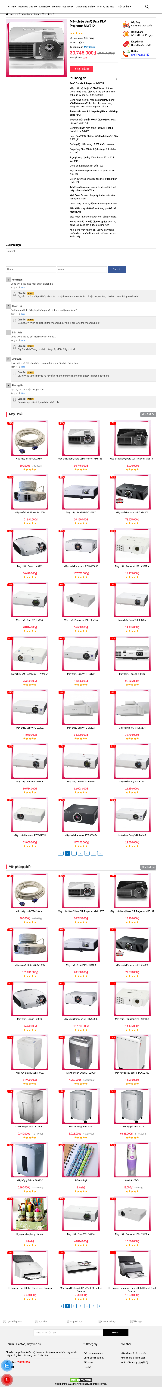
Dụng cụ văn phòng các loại (29, 1234)
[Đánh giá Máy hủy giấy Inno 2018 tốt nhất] (132, 1106)
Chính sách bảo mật (94, 1357)
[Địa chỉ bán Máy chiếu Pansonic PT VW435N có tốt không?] (30, 814)
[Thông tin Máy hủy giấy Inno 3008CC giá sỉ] (30, 1159)
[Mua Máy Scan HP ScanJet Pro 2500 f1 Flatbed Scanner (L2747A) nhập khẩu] (81, 1267)
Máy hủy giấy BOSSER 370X (30, 1073)
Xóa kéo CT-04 (132, 1180)
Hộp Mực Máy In (27, 6)
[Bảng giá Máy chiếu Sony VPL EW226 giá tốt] (30, 761)
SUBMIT (116, 1332)
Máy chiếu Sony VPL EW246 (81, 781)
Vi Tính (11, 6)
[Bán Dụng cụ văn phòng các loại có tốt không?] (30, 1213)
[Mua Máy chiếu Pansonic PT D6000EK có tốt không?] (81, 814)
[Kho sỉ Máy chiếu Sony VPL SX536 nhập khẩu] (132, 707)
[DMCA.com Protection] (81, 1380)
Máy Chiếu (89, 47)
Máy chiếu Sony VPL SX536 (132, 728)
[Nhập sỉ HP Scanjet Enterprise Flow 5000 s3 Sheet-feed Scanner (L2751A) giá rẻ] (132, 1267)
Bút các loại (81, 1180)
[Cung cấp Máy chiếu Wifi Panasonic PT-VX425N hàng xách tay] (30, 653)
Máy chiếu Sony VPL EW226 (30, 781)
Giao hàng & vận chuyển (134, 1353)
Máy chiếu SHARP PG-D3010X (81, 512)
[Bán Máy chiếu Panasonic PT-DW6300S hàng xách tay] (81, 545)
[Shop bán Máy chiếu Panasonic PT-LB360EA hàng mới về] (81, 599)
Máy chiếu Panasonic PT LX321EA (132, 566)
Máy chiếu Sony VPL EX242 (132, 781)
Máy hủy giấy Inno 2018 (132, 1126)
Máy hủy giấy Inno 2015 (81, 1126)
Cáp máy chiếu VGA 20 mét (29, 458)
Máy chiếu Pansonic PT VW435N (30, 835)
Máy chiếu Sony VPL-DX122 (81, 674)
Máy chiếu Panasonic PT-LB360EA (81, 620)
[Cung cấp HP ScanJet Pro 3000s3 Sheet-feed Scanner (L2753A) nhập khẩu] (30, 1267)
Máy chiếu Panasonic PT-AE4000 (132, 512)
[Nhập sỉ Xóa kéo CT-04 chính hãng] (132, 1159)
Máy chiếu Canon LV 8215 (30, 566)
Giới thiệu (88, 1362)
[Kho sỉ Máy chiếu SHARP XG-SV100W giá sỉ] (30, 492)
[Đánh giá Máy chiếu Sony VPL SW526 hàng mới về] (81, 707)
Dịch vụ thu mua (105, 6)
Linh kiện (43, 6)
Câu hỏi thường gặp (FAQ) (135, 1362)
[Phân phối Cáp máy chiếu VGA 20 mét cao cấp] (30, 438)
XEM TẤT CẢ (148, 414)
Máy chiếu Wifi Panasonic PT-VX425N (29, 674)
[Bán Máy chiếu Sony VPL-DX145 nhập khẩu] (132, 814)
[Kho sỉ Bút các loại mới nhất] (81, 1159)
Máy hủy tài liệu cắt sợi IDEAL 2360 (132, 1073)
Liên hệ (87, 1367)
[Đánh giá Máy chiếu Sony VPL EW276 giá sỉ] (30, 599)
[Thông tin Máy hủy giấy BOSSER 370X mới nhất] (30, 1052)
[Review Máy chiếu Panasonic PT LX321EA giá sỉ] (132, 545)
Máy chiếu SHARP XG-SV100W (30, 512)
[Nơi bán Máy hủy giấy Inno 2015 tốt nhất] (81, 1106)
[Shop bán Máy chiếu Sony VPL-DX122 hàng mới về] (81, 653)
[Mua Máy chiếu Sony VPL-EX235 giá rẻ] (132, 599)
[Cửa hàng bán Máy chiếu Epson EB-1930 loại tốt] (132, 653)
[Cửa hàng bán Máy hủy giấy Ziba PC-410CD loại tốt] (30, 1106)
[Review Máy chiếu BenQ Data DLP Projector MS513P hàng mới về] (132, 438)
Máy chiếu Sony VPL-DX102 (30, 728)
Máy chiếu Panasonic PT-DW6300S (81, 566)
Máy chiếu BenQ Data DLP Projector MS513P (132, 458)
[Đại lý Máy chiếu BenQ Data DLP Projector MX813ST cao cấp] (81, 438)
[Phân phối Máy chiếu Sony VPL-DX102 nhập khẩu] (30, 707)
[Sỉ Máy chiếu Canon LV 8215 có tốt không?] (30, 545)
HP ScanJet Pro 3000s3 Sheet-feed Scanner (30, 1288)
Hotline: (19, 1362)
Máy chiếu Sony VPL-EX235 (132, 620)
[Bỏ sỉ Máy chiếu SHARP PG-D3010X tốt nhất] (81, 492)
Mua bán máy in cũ (62, 6)
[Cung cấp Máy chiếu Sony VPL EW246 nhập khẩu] (81, 761)
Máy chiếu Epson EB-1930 (132, 674)
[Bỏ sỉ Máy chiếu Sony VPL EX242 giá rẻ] (132, 761)
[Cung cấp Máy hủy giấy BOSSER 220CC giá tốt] (81, 1052)
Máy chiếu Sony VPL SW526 (81, 728)
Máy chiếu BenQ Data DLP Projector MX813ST (81, 458)
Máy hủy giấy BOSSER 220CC (81, 1073)
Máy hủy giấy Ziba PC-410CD (30, 1126)
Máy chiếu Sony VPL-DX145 (132, 835)
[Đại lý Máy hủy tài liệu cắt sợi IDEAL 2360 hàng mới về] (132, 1052)
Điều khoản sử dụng (93, 1353)
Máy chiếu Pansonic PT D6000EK (81, 835)
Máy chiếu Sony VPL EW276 (30, 620)
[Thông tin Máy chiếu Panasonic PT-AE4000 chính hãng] (132, 492)
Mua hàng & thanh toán (134, 1357)
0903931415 (140, 55)
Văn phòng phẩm (20, 867)
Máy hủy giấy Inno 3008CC (30, 1180)
